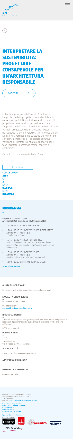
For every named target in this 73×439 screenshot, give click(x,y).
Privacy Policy (7, 409)
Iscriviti (12, 93)
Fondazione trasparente (11, 404)
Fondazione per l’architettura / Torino (23, 400)
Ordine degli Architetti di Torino (13, 406)
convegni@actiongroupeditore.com (17, 308)
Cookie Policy (7, 407)
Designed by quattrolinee (11, 411)
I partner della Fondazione (12, 415)
